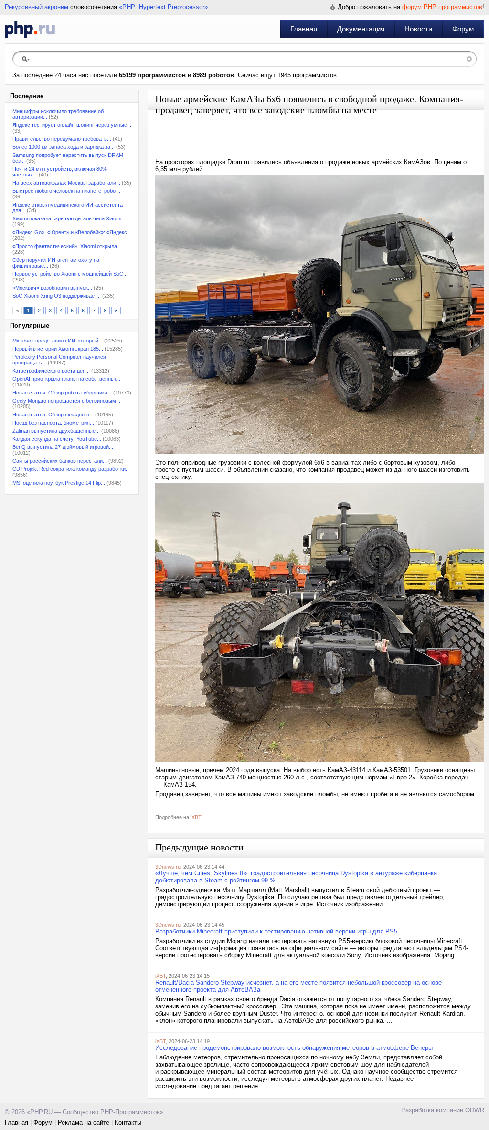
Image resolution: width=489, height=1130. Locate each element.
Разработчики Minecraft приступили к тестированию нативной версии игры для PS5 (276, 931)
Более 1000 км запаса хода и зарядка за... (63, 147)
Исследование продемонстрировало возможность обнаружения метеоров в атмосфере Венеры (294, 1047)
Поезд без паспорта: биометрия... (53, 422)
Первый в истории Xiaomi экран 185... (57, 349)
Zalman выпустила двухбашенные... (56, 431)
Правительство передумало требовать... (61, 139)
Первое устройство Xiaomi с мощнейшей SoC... (70, 274)
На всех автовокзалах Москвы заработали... (66, 183)
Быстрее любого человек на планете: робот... (67, 191)
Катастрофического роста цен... (51, 370)
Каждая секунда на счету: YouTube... (56, 439)
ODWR (474, 1110)
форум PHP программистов (442, 6)
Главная (303, 29)
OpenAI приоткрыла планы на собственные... (67, 379)
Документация (360, 29)
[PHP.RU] (30, 29)
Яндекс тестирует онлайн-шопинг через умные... (71, 125)
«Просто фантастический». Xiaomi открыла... (66, 246)
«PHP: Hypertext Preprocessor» (163, 6)
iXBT (196, 817)
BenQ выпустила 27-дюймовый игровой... (62, 447)
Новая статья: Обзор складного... (53, 414)
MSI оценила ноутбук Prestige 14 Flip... (58, 483)
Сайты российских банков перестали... (59, 461)
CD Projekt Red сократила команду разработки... (71, 469)
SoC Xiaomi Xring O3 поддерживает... (56, 296)
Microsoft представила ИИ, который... (57, 340)
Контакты (128, 1122)
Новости (418, 29)
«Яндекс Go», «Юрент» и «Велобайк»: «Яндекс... (71, 232)
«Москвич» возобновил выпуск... (52, 287)
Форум (463, 29)
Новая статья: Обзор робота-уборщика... (62, 392)
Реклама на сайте (83, 1122)
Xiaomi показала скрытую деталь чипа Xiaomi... (69, 218)
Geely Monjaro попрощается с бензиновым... (66, 401)
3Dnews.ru (168, 867)
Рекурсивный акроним (36, 6)
